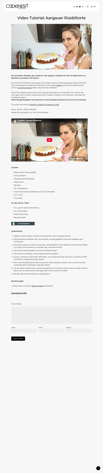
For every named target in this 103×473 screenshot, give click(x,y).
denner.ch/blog (38, 286)
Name (13, 327)
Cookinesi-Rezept (25, 88)
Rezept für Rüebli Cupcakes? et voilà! (44, 105)
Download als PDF (19, 293)
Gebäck (59, 85)
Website (68, 327)
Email (41, 327)
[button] (94, 6)
